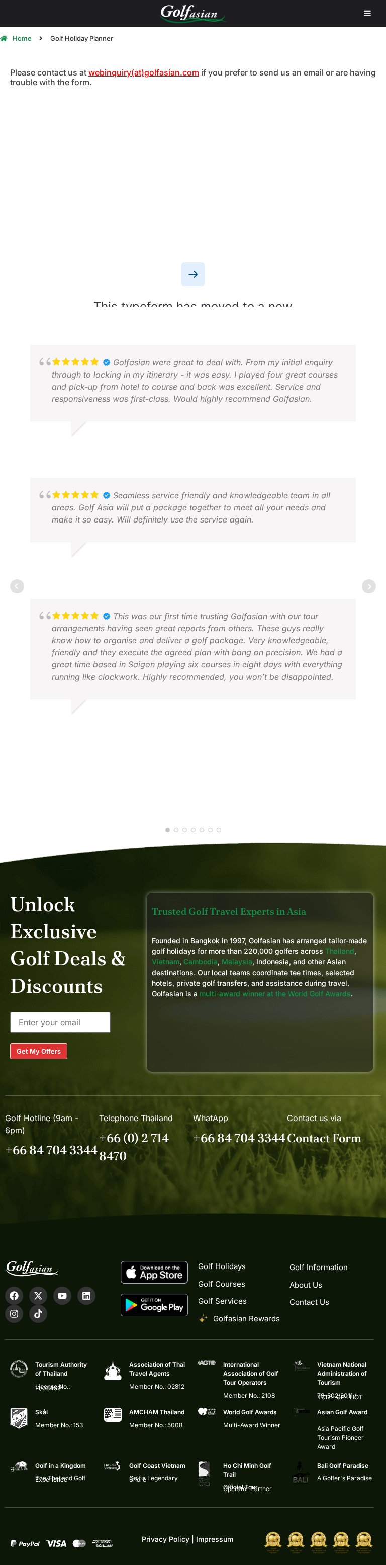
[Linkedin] (86, 1296)
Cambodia (200, 961)
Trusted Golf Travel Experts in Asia (229, 911)
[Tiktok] (38, 1314)
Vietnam (165, 961)
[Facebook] (14, 1296)
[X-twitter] (38, 1296)
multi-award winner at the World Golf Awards (275, 993)
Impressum (214, 1539)
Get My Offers (39, 1051)
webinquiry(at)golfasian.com (143, 72)
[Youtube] (62, 1296)
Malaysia (237, 961)
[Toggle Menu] (367, 13)
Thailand (339, 951)
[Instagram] (14, 1314)
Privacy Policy (165, 1539)
